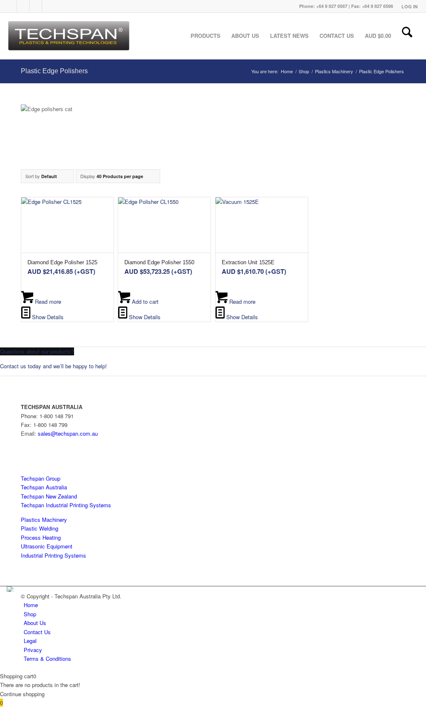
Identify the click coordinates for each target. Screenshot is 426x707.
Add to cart (144, 301)
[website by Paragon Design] (11, 589)
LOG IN (409, 6)
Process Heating (41, 537)
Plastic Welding (39, 528)
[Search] (407, 36)
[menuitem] (407, 6)
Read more (47, 301)
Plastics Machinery (44, 519)
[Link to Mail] (48, 6)
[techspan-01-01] (69, 36)
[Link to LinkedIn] (23, 6)
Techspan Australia (44, 487)
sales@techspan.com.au (68, 433)
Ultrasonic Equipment (46, 546)
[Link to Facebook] (11, 6)
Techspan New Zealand (49, 496)
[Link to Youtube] (36, 6)
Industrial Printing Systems (53, 555)
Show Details (47, 317)
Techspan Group (40, 478)
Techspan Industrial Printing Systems (66, 505)
